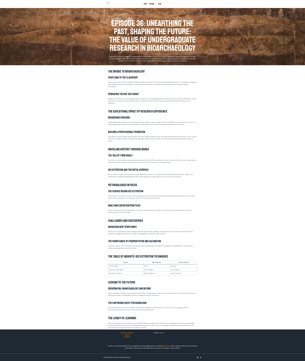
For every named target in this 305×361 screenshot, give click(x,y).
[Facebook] (197, 357)
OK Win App (166, 346)
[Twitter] (200, 357)
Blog (159, 4)
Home (145, 4)
